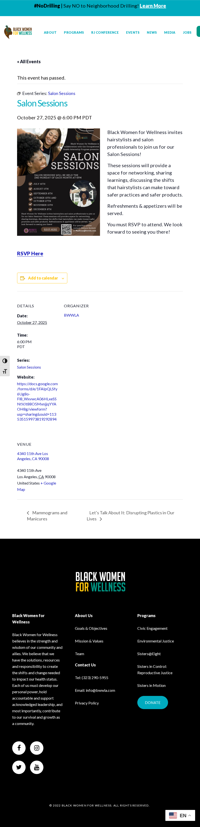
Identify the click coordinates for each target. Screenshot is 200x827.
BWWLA (71, 315)
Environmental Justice (155, 641)
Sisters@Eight (149, 653)
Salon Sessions (29, 367)
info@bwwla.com (100, 690)
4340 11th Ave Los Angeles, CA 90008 (33, 456)
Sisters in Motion (151, 685)
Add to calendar (43, 278)
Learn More (153, 6)
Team (79, 653)
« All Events (29, 61)
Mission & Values (89, 641)
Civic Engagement (152, 628)
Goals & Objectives (91, 628)
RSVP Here (30, 253)
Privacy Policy (87, 703)
